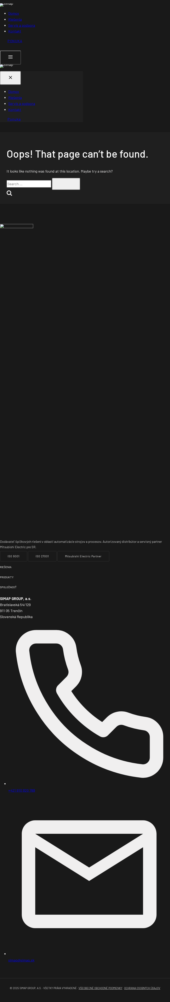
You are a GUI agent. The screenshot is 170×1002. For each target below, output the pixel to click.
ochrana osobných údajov (142, 988)
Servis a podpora (21, 25)
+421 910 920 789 (21, 790)
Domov (13, 13)
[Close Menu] (10, 78)
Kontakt (14, 31)
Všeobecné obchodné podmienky (100, 988)
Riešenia (15, 19)
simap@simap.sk (21, 960)
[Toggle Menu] (10, 58)
